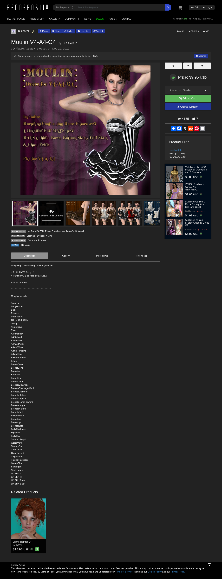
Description (29, 255)
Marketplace (16, 18)
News (87, 18)
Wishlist (99, 31)
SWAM (19, 545)
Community (72, 18)
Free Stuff (37, 18)
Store (57, 31)
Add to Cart (189, 98)
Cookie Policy (155, 571)
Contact (127, 18)
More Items (102, 255)
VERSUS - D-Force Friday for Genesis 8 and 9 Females (196, 169)
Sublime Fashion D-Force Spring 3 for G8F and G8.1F (195, 204)
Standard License (37, 240)
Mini (49, 235)
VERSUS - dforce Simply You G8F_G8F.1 (194, 187)
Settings (202, 56)
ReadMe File (175, 150)
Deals (100, 18)
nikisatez (70, 43)
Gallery (54, 18)
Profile (45, 31)
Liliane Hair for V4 (22, 541)
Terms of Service (124, 571)
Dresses (41, 235)
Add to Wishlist (188, 106)
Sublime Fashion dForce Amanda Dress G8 (197, 223)
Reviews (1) (141, 255)
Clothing (31, 235)
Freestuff (84, 31)
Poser (113, 18)
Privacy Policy (178, 571)
